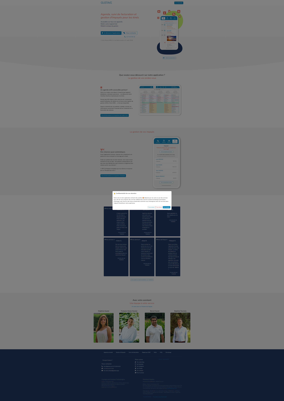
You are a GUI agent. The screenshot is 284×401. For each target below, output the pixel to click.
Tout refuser (159, 207)
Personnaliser (151, 207)
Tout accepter (167, 207)
